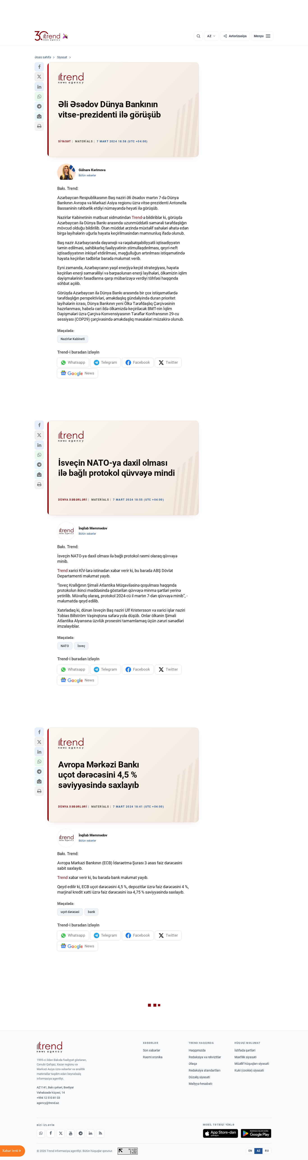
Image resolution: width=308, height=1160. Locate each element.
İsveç (81, 646)
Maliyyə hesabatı (200, 1083)
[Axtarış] (198, 36)
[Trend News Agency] (49, 1047)
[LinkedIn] (90, 1133)
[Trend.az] (51, 36)
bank (91, 912)
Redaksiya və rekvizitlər (205, 1057)
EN (250, 1150)
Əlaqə (193, 1063)
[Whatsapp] (41, 1133)
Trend (137, 217)
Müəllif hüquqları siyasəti (251, 1063)
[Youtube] (71, 1133)
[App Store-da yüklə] (220, 1133)
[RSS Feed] (100, 1133)
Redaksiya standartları (204, 1070)
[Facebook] (51, 1133)
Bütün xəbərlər (87, 175)
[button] (39, 67)
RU (267, 1150)
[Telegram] (80, 1133)
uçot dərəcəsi (70, 912)
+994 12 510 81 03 (48, 1097)
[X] (61, 1133)
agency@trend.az (48, 1103)
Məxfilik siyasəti (245, 1057)
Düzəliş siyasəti (199, 1077)
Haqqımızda (197, 1050)
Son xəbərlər (151, 1050)
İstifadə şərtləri (244, 1050)
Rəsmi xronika (153, 1057)
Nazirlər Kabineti (73, 339)
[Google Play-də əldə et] (256, 1133)
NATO (65, 646)
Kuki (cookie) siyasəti (249, 1070)
